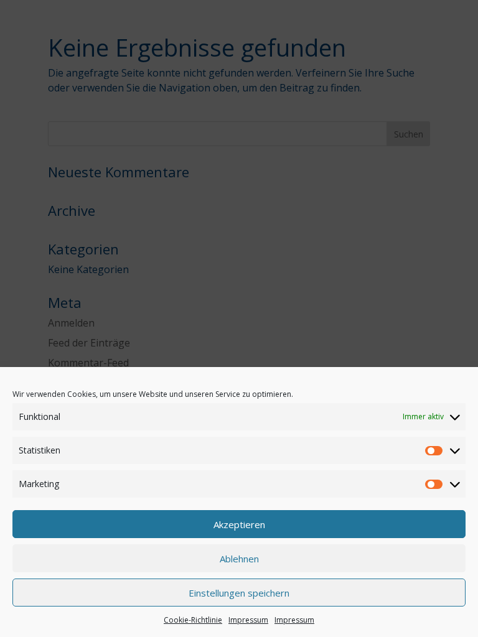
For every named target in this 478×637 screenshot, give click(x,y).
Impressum (248, 620)
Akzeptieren (239, 524)
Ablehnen (239, 558)
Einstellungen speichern (239, 593)
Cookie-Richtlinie (193, 620)
